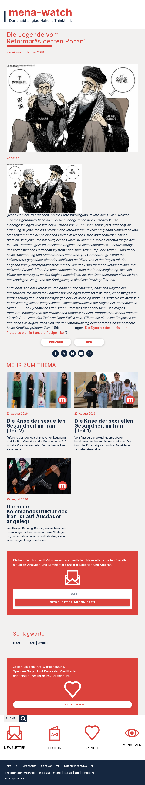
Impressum (29, 766)
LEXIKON (54, 748)
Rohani (29, 643)
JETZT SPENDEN (72, 704)
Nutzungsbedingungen (79, 766)
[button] (55, 353)
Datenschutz (50, 766)
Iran (16, 643)
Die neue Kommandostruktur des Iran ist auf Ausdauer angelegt (37, 514)
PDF (89, 342)
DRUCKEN (56, 342)
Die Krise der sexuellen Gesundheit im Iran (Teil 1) (103, 426)
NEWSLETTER (14, 747)
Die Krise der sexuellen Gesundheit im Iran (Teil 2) (36, 426)
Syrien (43, 643)
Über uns (11, 766)
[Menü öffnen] (132, 15)
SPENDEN (92, 748)
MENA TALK (132, 745)
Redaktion (14, 52)
